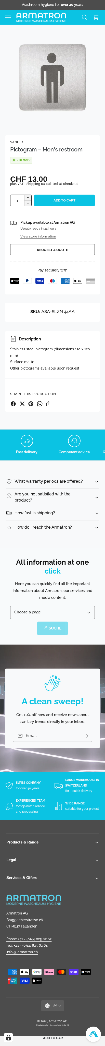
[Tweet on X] (22, 404)
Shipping (33, 184)
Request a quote (52, 250)
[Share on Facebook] (13, 404)
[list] (52, 445)
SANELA (17, 142)
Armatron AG (58, 1021)
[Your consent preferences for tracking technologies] (8, 1037)
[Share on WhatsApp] (40, 404)
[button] (8, 17)
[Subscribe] (86, 736)
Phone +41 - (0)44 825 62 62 (28, 939)
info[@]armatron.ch (22, 952)
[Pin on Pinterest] (31, 404)
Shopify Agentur (42, 1025)
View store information (38, 236)
